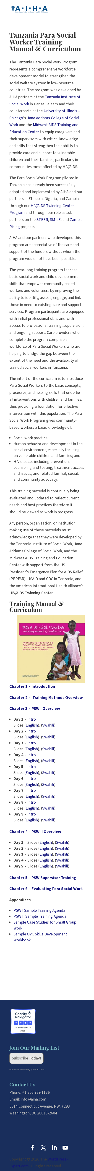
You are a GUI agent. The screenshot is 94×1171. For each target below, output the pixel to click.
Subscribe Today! (26, 1058)
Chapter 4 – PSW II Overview (35, 832)
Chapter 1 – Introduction (32, 686)
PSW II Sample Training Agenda (39, 916)
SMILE (55, 220)
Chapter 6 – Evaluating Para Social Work (46, 889)
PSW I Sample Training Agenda (39, 910)
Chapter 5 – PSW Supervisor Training (42, 878)
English (32, 725)
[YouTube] (65, 1148)
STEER (42, 220)
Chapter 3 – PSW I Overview (34, 708)
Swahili (48, 725)
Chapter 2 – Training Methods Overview (46, 698)
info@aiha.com (33, 1099)
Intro (31, 719)
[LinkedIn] (54, 1148)
